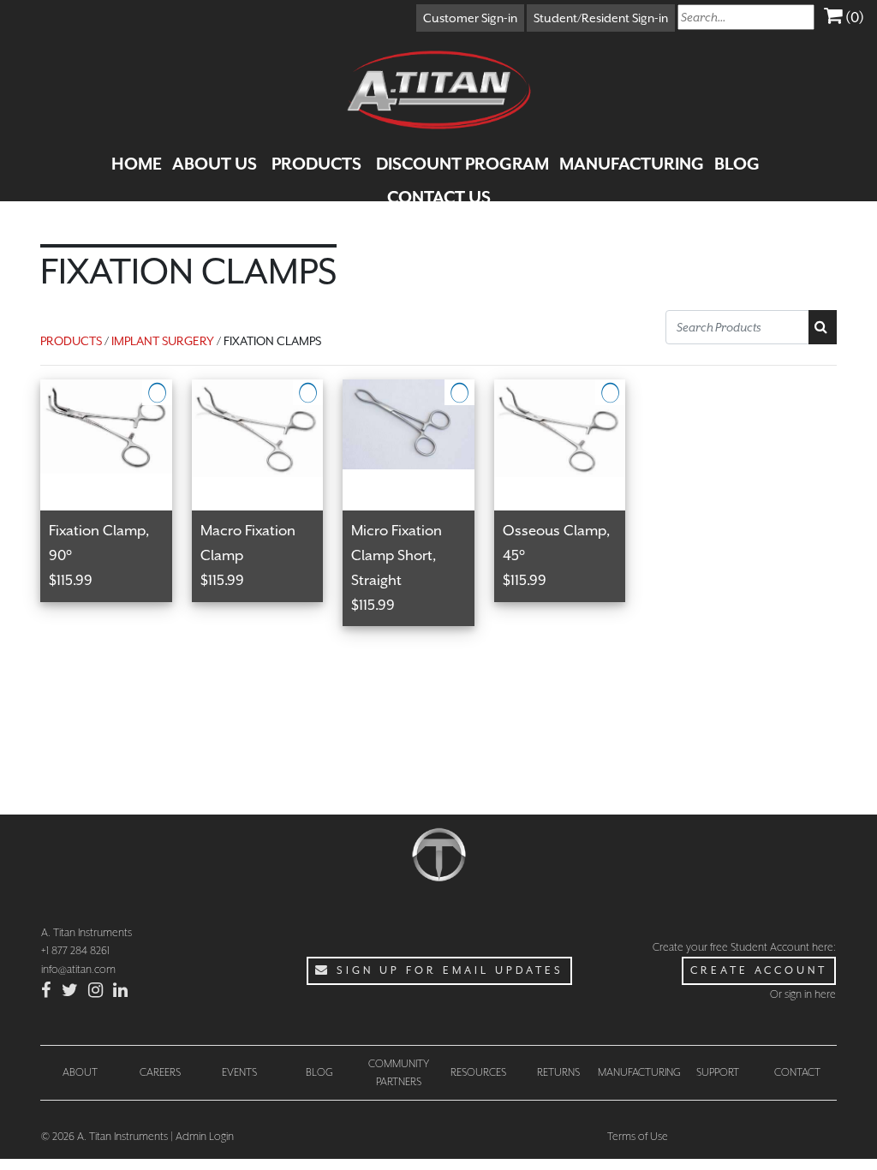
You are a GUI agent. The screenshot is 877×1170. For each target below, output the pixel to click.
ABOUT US (214, 163)
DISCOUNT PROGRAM (462, 163)
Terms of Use (637, 1136)
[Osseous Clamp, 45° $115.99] (568, 390)
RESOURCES (478, 1072)
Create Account (758, 970)
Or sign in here (803, 994)
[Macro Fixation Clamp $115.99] (267, 390)
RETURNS (558, 1072)
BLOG (737, 163)
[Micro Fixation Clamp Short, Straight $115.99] (418, 390)
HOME (136, 163)
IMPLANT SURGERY (162, 341)
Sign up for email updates (447, 970)
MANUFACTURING (631, 163)
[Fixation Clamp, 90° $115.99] (116, 390)
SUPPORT (717, 1072)
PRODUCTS (316, 163)
